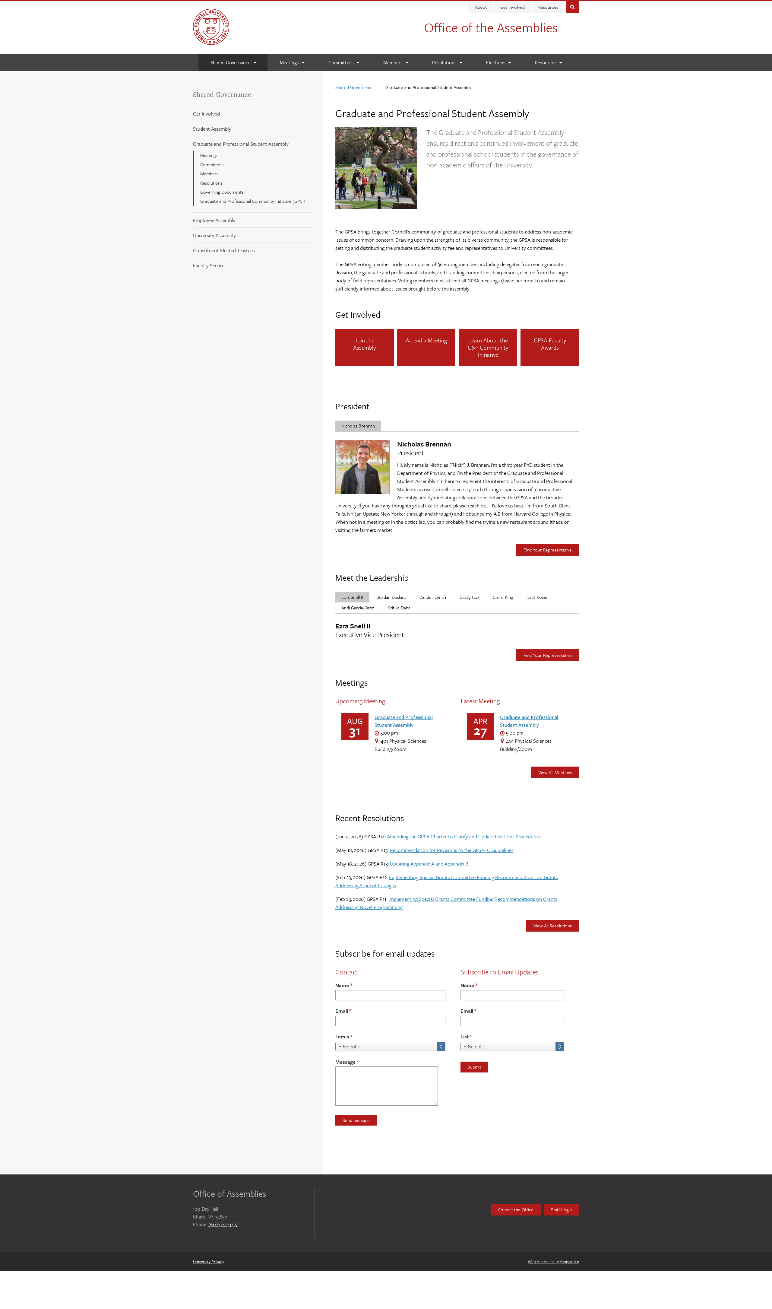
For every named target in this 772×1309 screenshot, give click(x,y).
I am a (342, 1036)
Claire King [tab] (503, 597)
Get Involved (512, 7)
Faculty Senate (208, 265)
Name (342, 985)
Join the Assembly (364, 343)
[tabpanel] (457, 487)
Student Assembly (212, 128)
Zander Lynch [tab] (433, 597)
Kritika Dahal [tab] (399, 607)
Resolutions (211, 183)
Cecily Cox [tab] (469, 597)
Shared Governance (222, 94)
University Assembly (214, 235)
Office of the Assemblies (491, 27)
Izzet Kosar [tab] (537, 597)
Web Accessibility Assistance (553, 1261)
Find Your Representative (548, 549)
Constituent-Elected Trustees (224, 250)
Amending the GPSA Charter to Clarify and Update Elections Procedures (463, 836)
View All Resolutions (552, 925)
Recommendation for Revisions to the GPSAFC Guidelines (452, 850)
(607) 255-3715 (222, 1224)
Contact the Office (515, 1209)
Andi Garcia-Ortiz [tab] (357, 607)
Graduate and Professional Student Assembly (241, 144)
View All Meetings (555, 772)
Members (209, 173)
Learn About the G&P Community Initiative (488, 347)
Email (341, 1011)
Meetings (208, 155)
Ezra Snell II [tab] (352, 597)
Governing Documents (221, 192)
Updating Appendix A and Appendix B (429, 863)
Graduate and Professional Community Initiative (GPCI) (252, 201)
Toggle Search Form (572, 6)
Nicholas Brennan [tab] (358, 425)
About (481, 7)
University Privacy (208, 1261)
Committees (211, 164)
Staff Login (561, 1209)
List (464, 1036)
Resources (548, 7)
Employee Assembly (214, 220)
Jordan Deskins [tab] (391, 597)
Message (345, 1062)
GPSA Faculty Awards (550, 343)
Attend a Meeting (426, 340)
